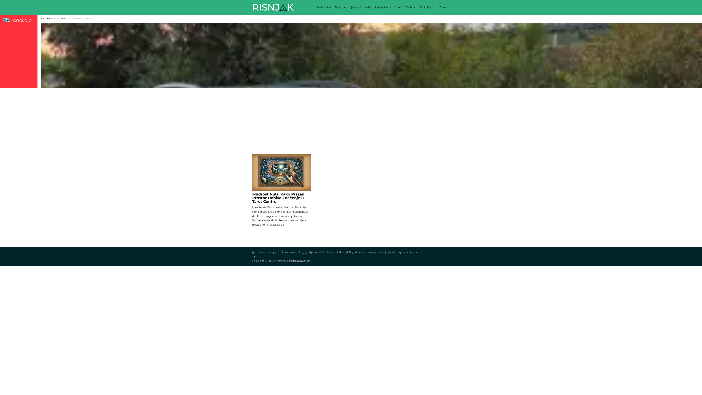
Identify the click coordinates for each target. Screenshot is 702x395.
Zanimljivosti (427, 7)
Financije (340, 7)
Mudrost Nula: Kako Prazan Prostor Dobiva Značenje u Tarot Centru (278, 198)
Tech (409, 7)
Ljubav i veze (383, 7)
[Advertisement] (351, 116)
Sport (398, 7)
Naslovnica (324, 7)
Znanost (444, 7)
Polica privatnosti (300, 261)
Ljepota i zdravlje (360, 7)
